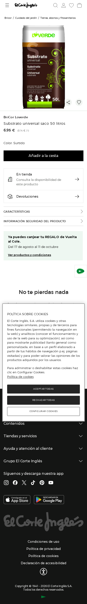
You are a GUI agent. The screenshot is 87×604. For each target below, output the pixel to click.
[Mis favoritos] (71, 5)
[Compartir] (68, 102)
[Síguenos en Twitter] (24, 483)
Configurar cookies (43, 411)
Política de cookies (20, 376)
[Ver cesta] (79, 5)
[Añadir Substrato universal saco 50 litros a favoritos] (79, 102)
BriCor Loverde (16, 117)
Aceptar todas (43, 389)
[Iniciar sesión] (63, 5)
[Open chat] (81, 271)
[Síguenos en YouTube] (51, 483)
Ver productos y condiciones (29, 255)
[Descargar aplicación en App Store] (17, 500)
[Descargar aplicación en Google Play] (49, 500)
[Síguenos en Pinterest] (42, 483)
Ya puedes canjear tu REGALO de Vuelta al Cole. (42, 239)
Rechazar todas (43, 400)
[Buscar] (55, 5)
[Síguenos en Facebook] (15, 483)
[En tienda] (77, 179)
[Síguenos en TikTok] (33, 483)
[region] (43, 362)
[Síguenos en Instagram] (6, 483)
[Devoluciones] (77, 196)
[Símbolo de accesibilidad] (43, 571)
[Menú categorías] (7, 5)
